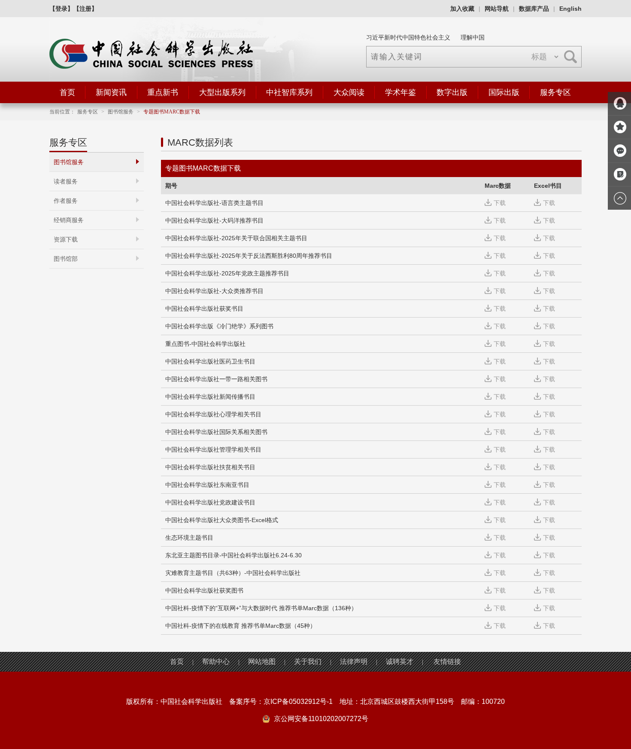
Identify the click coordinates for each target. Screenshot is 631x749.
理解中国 (473, 37)
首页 (67, 92)
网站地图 (262, 661)
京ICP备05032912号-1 (298, 701)
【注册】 (85, 8)
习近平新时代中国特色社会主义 (408, 37)
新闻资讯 (111, 92)
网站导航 (497, 8)
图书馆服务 (120, 112)
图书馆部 (66, 258)
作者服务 (66, 200)
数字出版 (452, 92)
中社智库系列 (289, 92)
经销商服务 (69, 220)
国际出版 (503, 92)
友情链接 (447, 661)
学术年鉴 (400, 92)
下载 (500, 202)
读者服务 (66, 181)
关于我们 (308, 661)
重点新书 (162, 92)
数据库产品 (534, 8)
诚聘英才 (399, 661)
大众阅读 (349, 92)
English (570, 8)
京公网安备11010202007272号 (321, 718)
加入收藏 (462, 8)
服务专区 (555, 92)
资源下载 (66, 239)
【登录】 (61, 8)
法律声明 (353, 661)
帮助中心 (216, 661)
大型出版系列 (222, 92)
